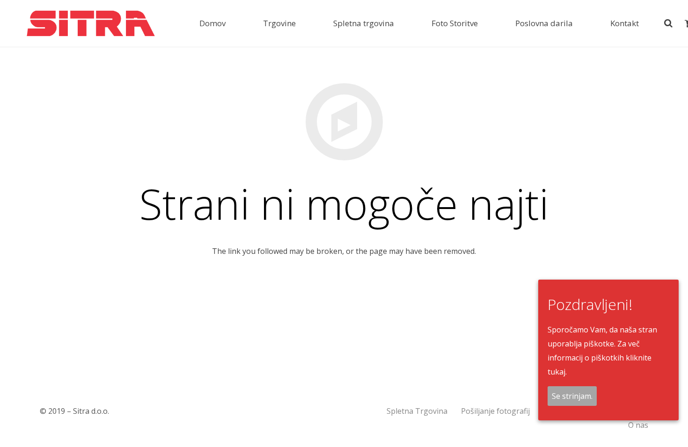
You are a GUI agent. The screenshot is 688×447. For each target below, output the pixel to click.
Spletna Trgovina (417, 411)
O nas (638, 425)
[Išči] (669, 23)
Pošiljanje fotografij (495, 411)
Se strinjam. (572, 396)
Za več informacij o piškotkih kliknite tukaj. (599, 358)
